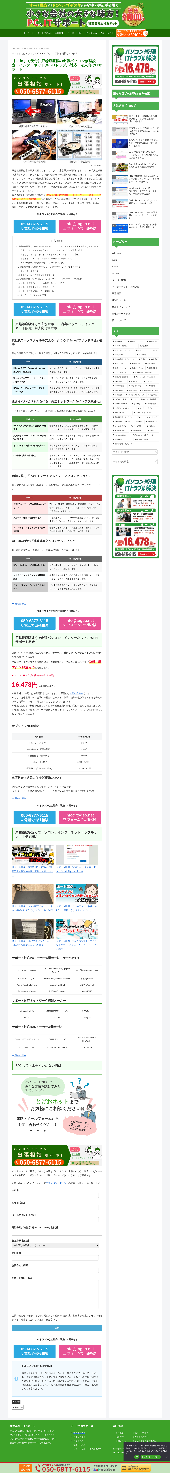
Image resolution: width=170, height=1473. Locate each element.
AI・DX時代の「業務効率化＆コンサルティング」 (43, 262)
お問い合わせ (76, 693)
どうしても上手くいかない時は (32, 295)
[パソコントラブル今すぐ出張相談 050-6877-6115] (132, 33)
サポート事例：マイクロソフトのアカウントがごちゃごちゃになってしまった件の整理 (76, 945)
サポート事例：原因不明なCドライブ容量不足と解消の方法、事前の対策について (32, 871)
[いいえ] (166, 1457)
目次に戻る (20, 604)
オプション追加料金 (30, 271)
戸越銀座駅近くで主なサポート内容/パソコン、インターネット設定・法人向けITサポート (58, 246)
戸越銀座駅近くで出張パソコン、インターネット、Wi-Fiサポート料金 (49, 267)
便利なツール (119, 300)
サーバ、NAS (119, 280)
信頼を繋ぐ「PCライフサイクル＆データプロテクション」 (47, 258)
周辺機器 (116, 293)
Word (114, 260)
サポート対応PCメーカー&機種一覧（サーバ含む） (44, 283)
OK (136, 1457)
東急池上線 (19, 1407)
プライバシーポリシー (57, 1183)
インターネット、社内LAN (125, 287)
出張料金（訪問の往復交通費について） (38, 275)
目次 (53, 240)
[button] (156, 451)
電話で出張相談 (35, 226)
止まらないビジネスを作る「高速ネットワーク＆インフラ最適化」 (50, 254)
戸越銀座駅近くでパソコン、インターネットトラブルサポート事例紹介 (50, 279)
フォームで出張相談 (80, 226)
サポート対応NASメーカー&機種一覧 (37, 291)
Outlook (116, 273)
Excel (115, 266)
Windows (116, 253)
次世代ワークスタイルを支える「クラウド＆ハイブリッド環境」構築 (51, 250)
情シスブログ (119, 320)
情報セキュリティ (121, 307)
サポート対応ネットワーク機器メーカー (38, 287)
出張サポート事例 (121, 313)
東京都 (17, 1402)
